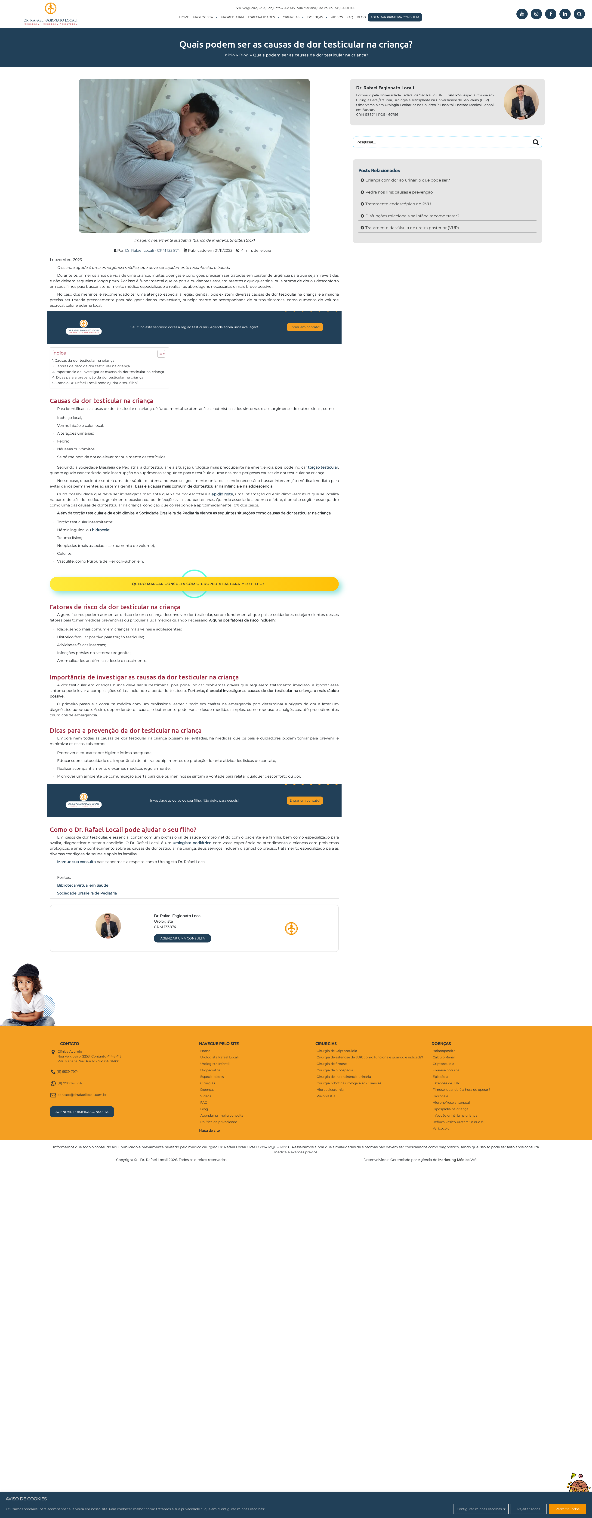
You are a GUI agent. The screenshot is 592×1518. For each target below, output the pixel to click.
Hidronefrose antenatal (451, 1102)
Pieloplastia (326, 1096)
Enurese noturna (446, 1070)
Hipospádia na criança (450, 1109)
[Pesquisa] (579, 14)
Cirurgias (291, 17)
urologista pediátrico (192, 843)
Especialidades (261, 17)
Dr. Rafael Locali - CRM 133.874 (152, 250)
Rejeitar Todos (528, 1509)
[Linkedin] (565, 14)
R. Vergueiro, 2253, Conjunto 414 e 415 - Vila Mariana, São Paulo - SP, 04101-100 (296, 8)
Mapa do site (209, 1130)
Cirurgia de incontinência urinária (344, 1077)
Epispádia (440, 1077)
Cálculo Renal (444, 1057)
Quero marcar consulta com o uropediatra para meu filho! (198, 584)
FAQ (350, 17)
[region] (296, 1505)
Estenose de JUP (446, 1083)
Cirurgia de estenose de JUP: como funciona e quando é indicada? (370, 1057)
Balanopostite (444, 1051)
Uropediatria (232, 17)
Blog (361, 17)
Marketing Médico (453, 1159)
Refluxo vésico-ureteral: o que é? (458, 1122)
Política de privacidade (218, 1122)
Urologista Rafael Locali (219, 1057)
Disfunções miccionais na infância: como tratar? (412, 216)
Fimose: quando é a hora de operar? (461, 1090)
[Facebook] (550, 14)
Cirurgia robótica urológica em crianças (349, 1083)
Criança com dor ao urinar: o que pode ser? (407, 180)
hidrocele (100, 530)
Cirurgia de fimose (332, 1064)
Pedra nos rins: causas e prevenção (399, 192)
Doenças (315, 17)
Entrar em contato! (305, 327)
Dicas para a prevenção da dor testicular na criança (99, 377)
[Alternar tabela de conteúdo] (159, 354)
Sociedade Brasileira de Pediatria (87, 893)
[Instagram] (536, 14)
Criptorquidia (443, 1064)
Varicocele (441, 1128)
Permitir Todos (567, 1509)
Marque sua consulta (76, 862)
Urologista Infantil (215, 1064)
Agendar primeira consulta (394, 17)
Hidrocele (440, 1096)
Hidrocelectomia (330, 1090)
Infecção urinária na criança (455, 1115)
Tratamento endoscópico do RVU (398, 204)
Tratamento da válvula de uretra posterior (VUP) (412, 227)
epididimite (222, 494)
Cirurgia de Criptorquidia (337, 1051)
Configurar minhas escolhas (479, 1509)
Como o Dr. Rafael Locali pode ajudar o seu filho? (97, 383)
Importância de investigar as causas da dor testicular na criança (110, 372)
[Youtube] (522, 14)
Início (229, 55)
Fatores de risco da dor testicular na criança (93, 366)
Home (184, 17)
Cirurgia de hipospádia (335, 1070)
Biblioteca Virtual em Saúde (82, 885)
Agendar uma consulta (182, 938)
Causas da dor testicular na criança (84, 360)
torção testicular (323, 467)
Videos (337, 17)
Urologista (203, 17)
